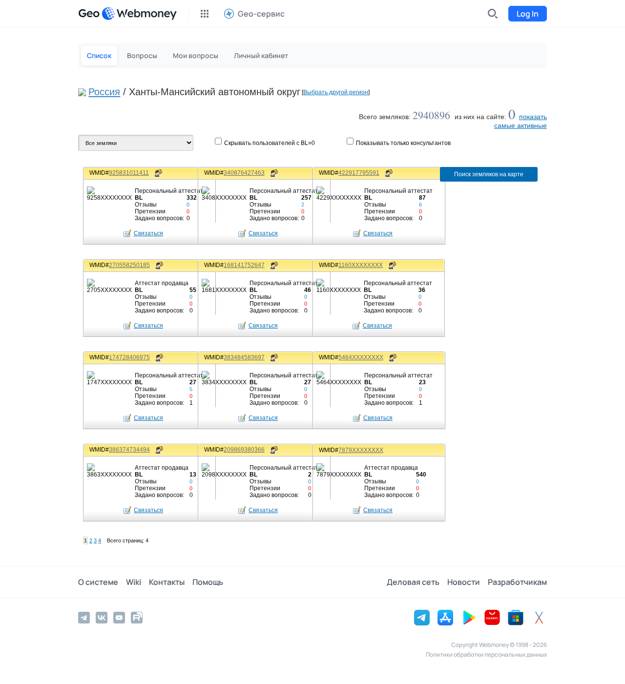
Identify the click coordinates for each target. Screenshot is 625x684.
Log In (528, 13)
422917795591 (358, 172)
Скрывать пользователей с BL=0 (269, 143)
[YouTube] (119, 617)
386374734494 (129, 449)
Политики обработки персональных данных (486, 654)
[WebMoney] (139, 13)
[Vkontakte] (101, 617)
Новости (463, 582)
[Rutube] (137, 617)
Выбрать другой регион (335, 92)
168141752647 (244, 265)
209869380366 (244, 449)
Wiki (133, 582)
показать (533, 117)
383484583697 (244, 357)
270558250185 (129, 265)
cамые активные (520, 125)
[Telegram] (84, 617)
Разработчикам (517, 582)
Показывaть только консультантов (403, 143)
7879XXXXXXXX (360, 450)
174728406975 (129, 357)
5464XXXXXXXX (360, 357)
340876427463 (244, 172)
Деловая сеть (413, 582)
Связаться (148, 233)
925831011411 (129, 172)
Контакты (167, 582)
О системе (98, 582)
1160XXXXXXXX (360, 265)
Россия (104, 91)
